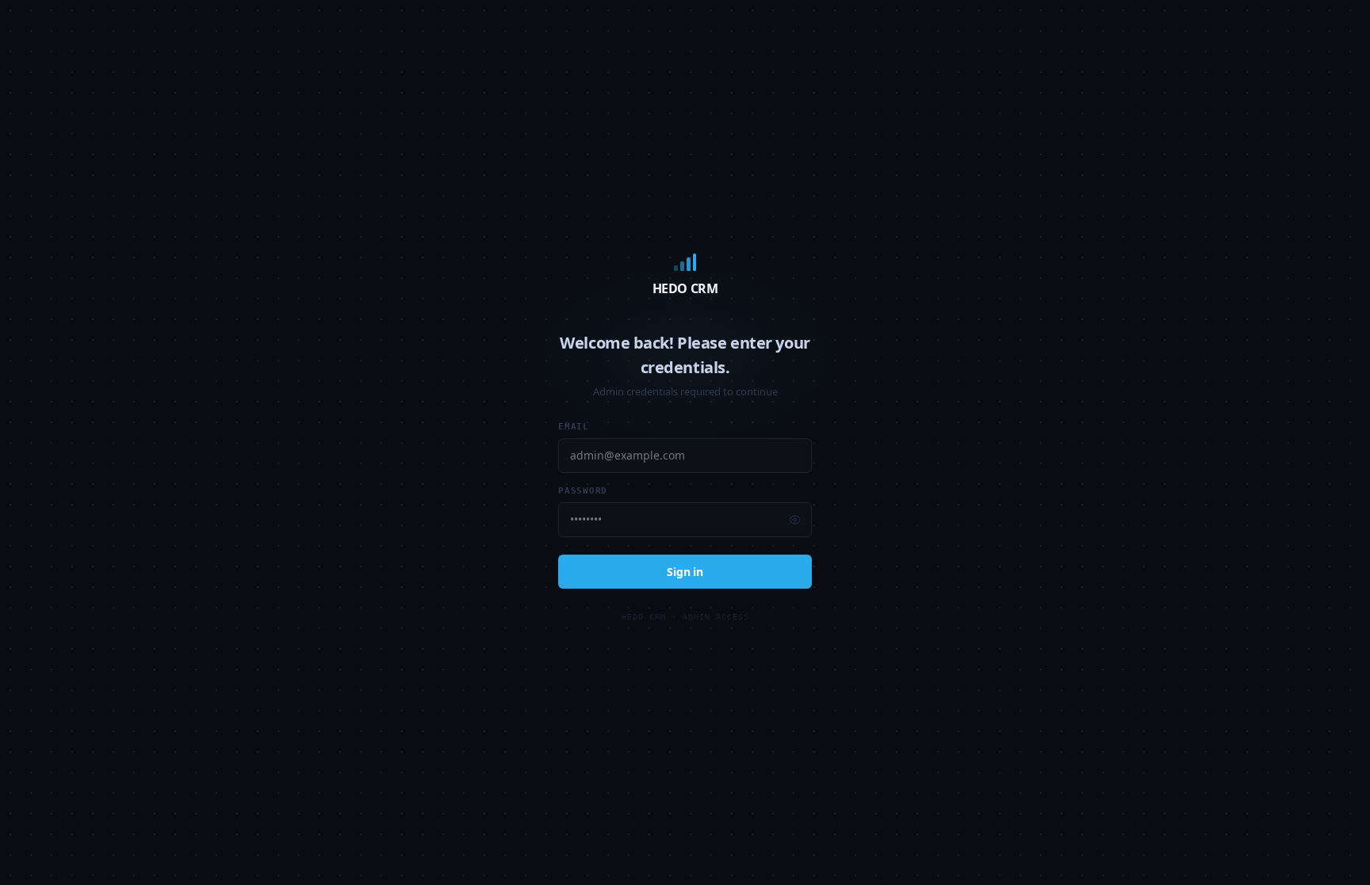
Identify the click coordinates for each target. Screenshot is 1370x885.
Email (573, 427)
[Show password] (794, 519)
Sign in (685, 571)
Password (582, 491)
